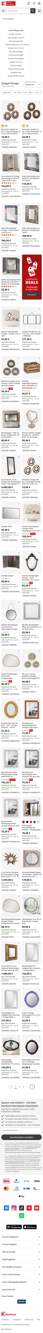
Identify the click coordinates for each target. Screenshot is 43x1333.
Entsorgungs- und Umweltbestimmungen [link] (15, 1324)
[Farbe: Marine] (27, 821)
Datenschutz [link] (29, 1320)
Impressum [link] (5, 1320)
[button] (6, 92)
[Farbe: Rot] (30, 821)
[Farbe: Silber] (6, 125)
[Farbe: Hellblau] (38, 821)
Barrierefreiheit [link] (6, 1329)
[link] (28, 3)
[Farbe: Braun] (23, 821)
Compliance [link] (17, 1320)
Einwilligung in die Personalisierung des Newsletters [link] (22, 1161)
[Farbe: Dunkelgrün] (34, 821)
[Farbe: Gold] (2, 125)
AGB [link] (38, 1320)
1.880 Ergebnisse (7, 86)
